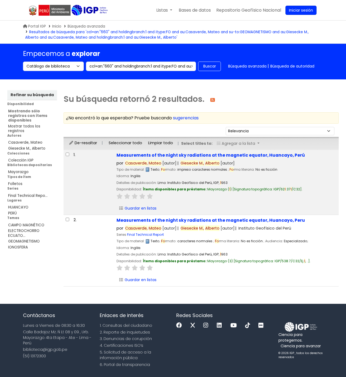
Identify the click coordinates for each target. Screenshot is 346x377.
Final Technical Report (145, 234)
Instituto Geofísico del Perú (264, 228)
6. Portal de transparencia (125, 364)
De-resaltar (85, 143)
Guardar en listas (140, 208)
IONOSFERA (18, 247)
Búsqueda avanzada (86, 26)
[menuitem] (248, 10)
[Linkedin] (220, 325)
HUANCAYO (18, 207)
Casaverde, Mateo (25, 142)
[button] (164, 10)
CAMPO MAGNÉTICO (26, 225)
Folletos (15, 183)
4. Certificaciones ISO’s (121, 345)
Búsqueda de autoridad (292, 66)
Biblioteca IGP (90, 10)
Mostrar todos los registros (24, 128)
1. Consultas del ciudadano (126, 325)
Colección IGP (21, 160)
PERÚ (12, 213)
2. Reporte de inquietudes (125, 332)
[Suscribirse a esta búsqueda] (212, 99)
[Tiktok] (249, 325)
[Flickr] (262, 325)
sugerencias (186, 118)
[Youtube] (234, 325)
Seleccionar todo (125, 143)
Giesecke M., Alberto (26, 148)
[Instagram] (207, 325)
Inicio (56, 26)
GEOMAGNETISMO (24, 241)
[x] (194, 325)
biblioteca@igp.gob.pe (45, 349)
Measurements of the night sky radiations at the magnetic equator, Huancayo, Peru (211, 220)
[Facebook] (180, 325)
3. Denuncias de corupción (126, 338)
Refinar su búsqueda (32, 94)
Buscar (209, 66)
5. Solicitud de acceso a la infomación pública (125, 355)
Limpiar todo (160, 143)
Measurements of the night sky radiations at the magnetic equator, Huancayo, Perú (211, 155)
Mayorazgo (18, 171)
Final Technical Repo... (28, 195)
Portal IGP (37, 26)
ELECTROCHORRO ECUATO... (23, 233)
